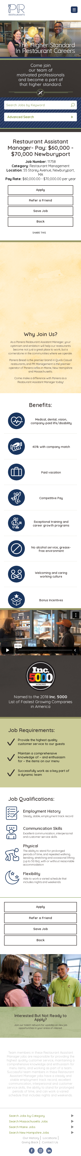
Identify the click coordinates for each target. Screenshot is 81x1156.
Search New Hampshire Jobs (29, 1132)
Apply (40, 190)
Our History (31, 1138)
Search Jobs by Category (27, 1116)
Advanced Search (20, 117)
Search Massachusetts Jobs (28, 1121)
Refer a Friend (40, 200)
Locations (50, 1138)
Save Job (40, 211)
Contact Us (50, 1142)
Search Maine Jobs (22, 1127)
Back (40, 221)
